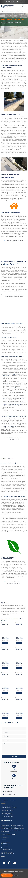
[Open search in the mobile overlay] (14, 11)
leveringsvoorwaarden (10, 834)
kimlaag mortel (17, 388)
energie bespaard (20, 487)
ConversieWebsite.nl (13, 875)
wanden (3, 473)
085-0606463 (14, 780)
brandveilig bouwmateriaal (10, 426)
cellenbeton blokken (5, 827)
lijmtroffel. (21, 398)
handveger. (18, 384)
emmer (7, 384)
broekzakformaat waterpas (15, 404)
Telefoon (14, 778)
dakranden (18, 473)
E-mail (14, 769)
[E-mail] (14, 766)
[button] (2, 164)
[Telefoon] (14, 775)
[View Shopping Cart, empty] (22, 6)
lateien (8, 473)
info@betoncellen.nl (14, 771)
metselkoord (6, 375)
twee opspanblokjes (14, 374)
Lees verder (4, 643)
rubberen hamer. (13, 402)
